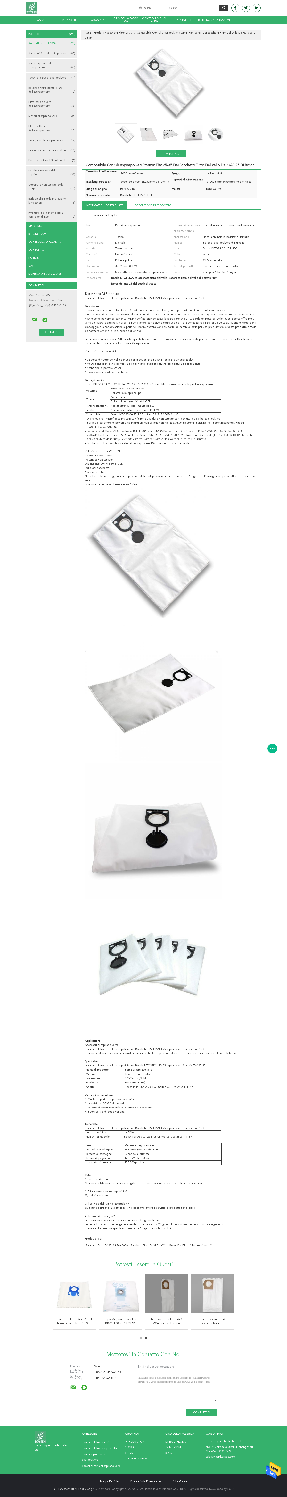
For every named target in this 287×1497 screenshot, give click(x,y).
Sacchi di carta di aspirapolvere (51, 77)
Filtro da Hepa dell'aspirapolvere (51, 128)
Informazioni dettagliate (104, 205)
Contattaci (36, 249)
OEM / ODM (173, 1447)
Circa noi (97, 20)
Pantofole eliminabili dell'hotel (51, 160)
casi (31, 265)
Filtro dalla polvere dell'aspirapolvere (51, 104)
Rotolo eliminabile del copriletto (51, 172)
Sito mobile (180, 1481)
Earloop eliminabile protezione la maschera (51, 200)
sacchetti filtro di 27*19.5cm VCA (107, 1245)
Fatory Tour (37, 233)
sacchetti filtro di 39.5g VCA (149, 1245)
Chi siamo (35, 225)
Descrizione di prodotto (153, 205)
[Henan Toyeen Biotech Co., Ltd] (34, 319)
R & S (168, 1453)
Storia (130, 1447)
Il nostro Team (136, 1458)
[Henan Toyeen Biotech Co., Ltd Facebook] (235, 8)
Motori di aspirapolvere (51, 116)
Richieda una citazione (214, 20)
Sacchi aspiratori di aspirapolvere (51, 65)
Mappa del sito (109, 1481)
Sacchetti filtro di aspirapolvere (51, 53)
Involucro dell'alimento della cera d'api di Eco (51, 215)
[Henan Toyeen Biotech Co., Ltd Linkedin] (257, 8)
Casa (40, 20)
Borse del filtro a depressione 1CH (191, 1245)
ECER (230, 1489)
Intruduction (134, 1441)
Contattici (183, 20)
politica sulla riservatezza (145, 1481)
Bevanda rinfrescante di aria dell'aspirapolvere (51, 90)
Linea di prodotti (177, 1441)
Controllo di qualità (154, 20)
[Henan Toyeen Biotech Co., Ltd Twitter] (246, 8)
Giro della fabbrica (126, 20)
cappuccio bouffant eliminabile (51, 150)
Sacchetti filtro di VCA (51, 43)
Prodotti (69, 20)
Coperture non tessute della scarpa (51, 186)
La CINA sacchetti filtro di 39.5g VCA (76, 1489)
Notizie (33, 257)
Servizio (131, 1453)
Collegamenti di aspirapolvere (51, 140)
